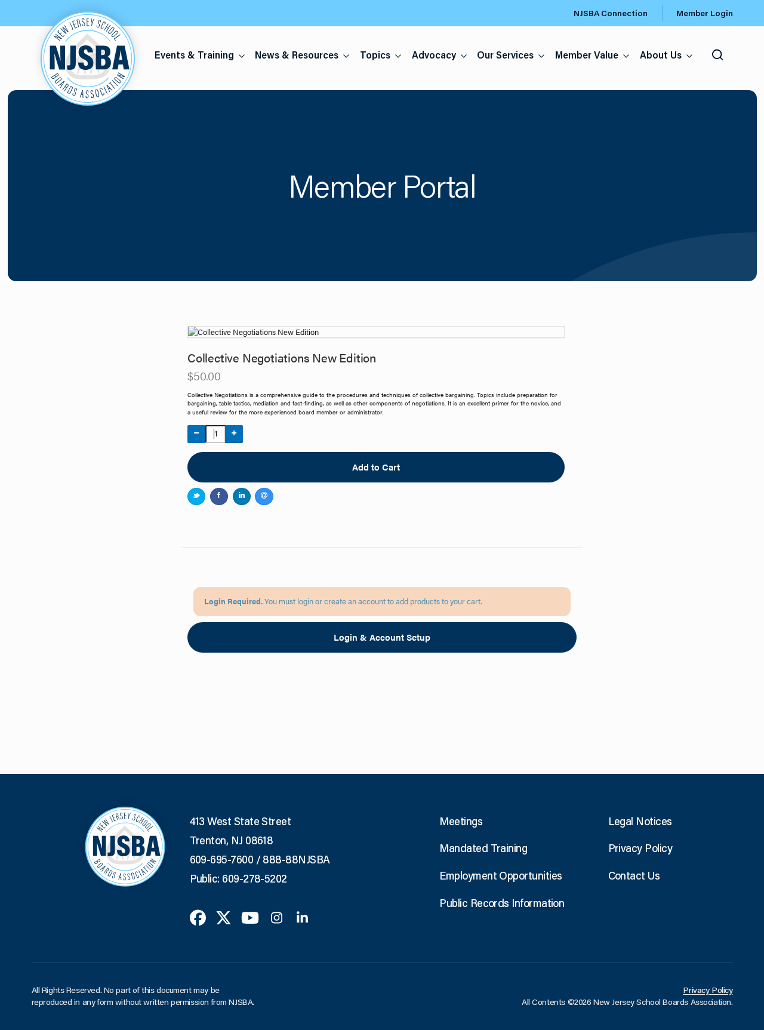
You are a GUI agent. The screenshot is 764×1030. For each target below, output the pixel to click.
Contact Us (634, 875)
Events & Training (194, 54)
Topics (375, 54)
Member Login (704, 13)
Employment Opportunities (500, 875)
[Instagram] (277, 916)
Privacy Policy (640, 848)
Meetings (460, 821)
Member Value (586, 54)
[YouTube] (250, 916)
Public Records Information (501, 903)
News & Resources (296, 54)
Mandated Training (483, 848)
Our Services (505, 54)
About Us (661, 54)
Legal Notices (640, 821)
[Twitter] (223, 916)
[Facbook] (198, 916)
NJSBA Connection (611, 13)
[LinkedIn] (302, 916)
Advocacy (434, 54)
